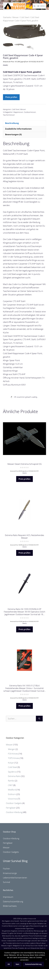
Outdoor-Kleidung (14, 812)
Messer (15, 17)
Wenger (11, 749)
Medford (12, 789)
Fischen (6, 868)
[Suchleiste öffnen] (34, 6)
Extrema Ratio (14, 776)
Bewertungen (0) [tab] (13, 134)
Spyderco (12, 771)
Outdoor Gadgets (14, 803)
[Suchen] (39, 719)
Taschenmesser (9, 115)
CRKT (10, 785)
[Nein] (46, 959)
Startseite (7, 17)
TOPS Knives (13, 758)
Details (5, 65)
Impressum (8, 896)
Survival (6, 882)
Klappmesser (18, 112)
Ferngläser (11, 807)
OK (9, 964)
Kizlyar (11, 762)
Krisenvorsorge (10, 873)
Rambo (11, 780)
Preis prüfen (11, 97)
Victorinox (12, 798)
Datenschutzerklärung (13, 901)
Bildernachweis (10, 906)
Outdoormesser (30, 112)
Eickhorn (12, 794)
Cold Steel (24, 17)
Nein (17, 964)
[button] (42, 28)
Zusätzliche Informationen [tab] (18, 128)
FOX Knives (13, 753)
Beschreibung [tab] (12, 123)
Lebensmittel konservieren (15, 877)
